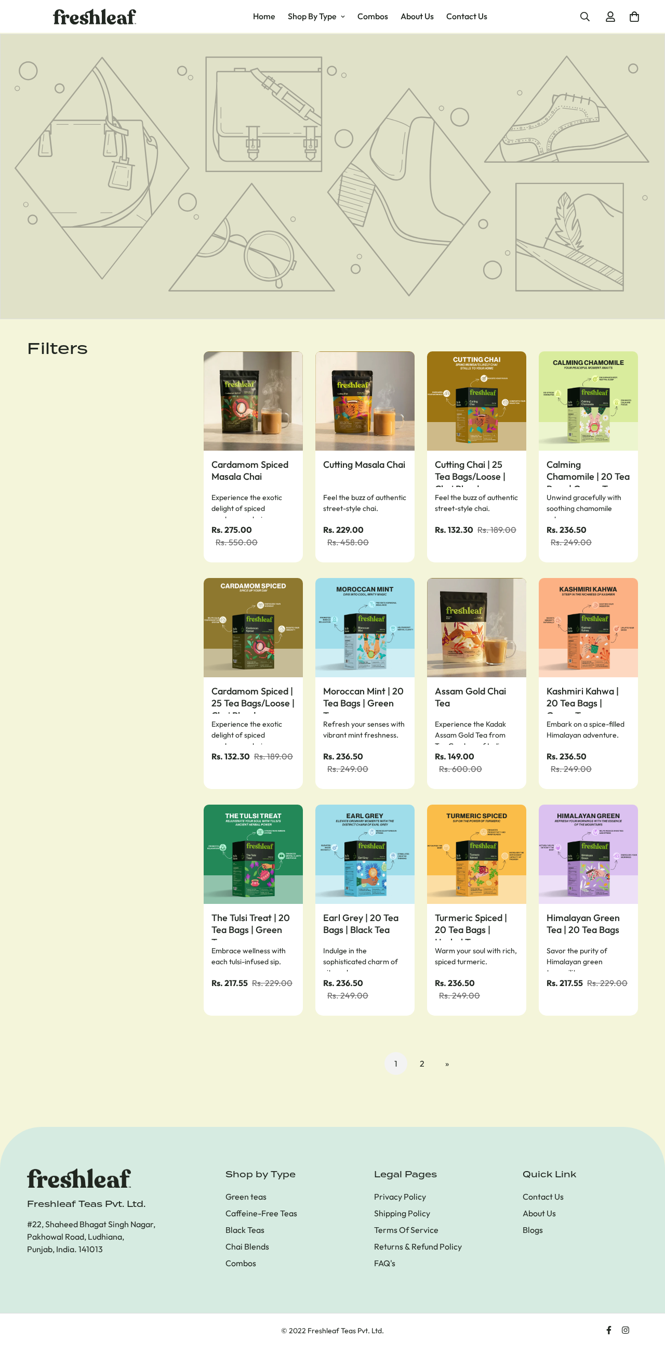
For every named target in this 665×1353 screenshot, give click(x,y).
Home (264, 16)
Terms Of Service (406, 1230)
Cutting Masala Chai (364, 464)
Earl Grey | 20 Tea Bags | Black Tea (360, 924)
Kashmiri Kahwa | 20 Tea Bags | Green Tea (583, 699)
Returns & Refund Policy (418, 1246)
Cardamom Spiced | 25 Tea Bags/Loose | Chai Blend (253, 699)
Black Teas (244, 1230)
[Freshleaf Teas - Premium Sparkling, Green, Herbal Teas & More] (94, 17)
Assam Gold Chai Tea (470, 697)
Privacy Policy (400, 1196)
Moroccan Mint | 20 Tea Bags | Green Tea (363, 699)
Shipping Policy (402, 1213)
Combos (372, 16)
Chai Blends (247, 1246)
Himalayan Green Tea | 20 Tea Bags (583, 924)
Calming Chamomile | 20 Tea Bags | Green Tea (588, 472)
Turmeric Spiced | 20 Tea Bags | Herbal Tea (471, 926)
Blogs (533, 1230)
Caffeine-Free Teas (261, 1213)
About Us (417, 16)
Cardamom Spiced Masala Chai (249, 470)
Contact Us (466, 16)
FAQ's (384, 1263)
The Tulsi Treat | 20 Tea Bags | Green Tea (250, 926)
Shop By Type (312, 16)
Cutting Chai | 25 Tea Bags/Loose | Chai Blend (470, 472)
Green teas (246, 1196)
